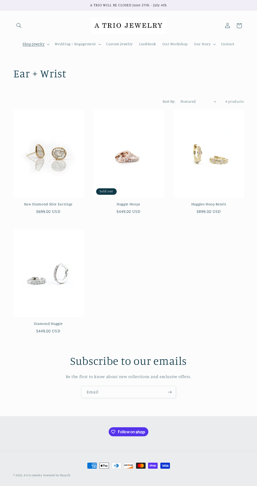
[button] (19, 25)
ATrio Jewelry (33, 475)
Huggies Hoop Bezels (208, 204)
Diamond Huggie (48, 323)
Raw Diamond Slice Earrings (48, 204)
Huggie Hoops (128, 204)
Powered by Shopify (57, 475)
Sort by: (169, 101)
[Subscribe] (170, 392)
